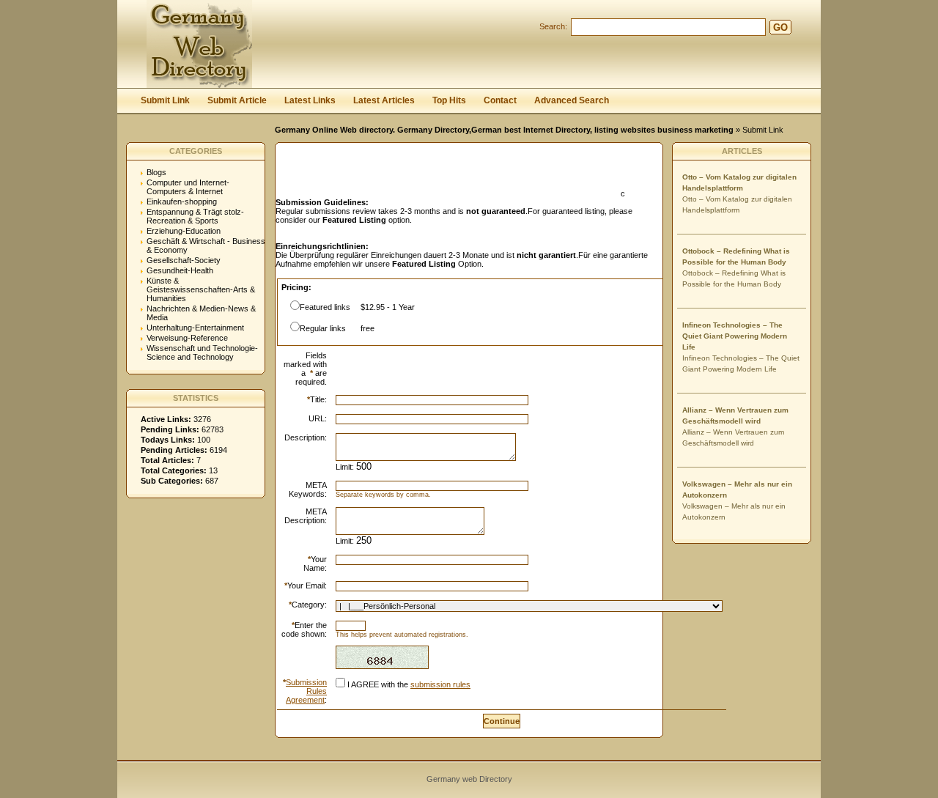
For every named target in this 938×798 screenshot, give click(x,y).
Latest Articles (384, 100)
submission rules (440, 684)
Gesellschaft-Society (184, 260)
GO (780, 27)
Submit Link (165, 100)
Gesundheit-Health (180, 270)
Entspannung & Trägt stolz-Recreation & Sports (195, 216)
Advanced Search (571, 100)
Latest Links (310, 100)
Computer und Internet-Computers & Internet (188, 187)
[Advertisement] (447, 174)
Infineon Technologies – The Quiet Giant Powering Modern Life (734, 336)
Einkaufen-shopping (182, 201)
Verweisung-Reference (187, 337)
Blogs (156, 172)
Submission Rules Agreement (306, 691)
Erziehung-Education (184, 230)
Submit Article (237, 100)
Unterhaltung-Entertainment (195, 327)
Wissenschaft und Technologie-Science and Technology (202, 352)
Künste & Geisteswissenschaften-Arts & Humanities (201, 289)
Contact (500, 100)
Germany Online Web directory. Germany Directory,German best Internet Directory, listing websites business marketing (504, 129)
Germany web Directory (469, 779)
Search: (553, 26)
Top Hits (449, 100)
